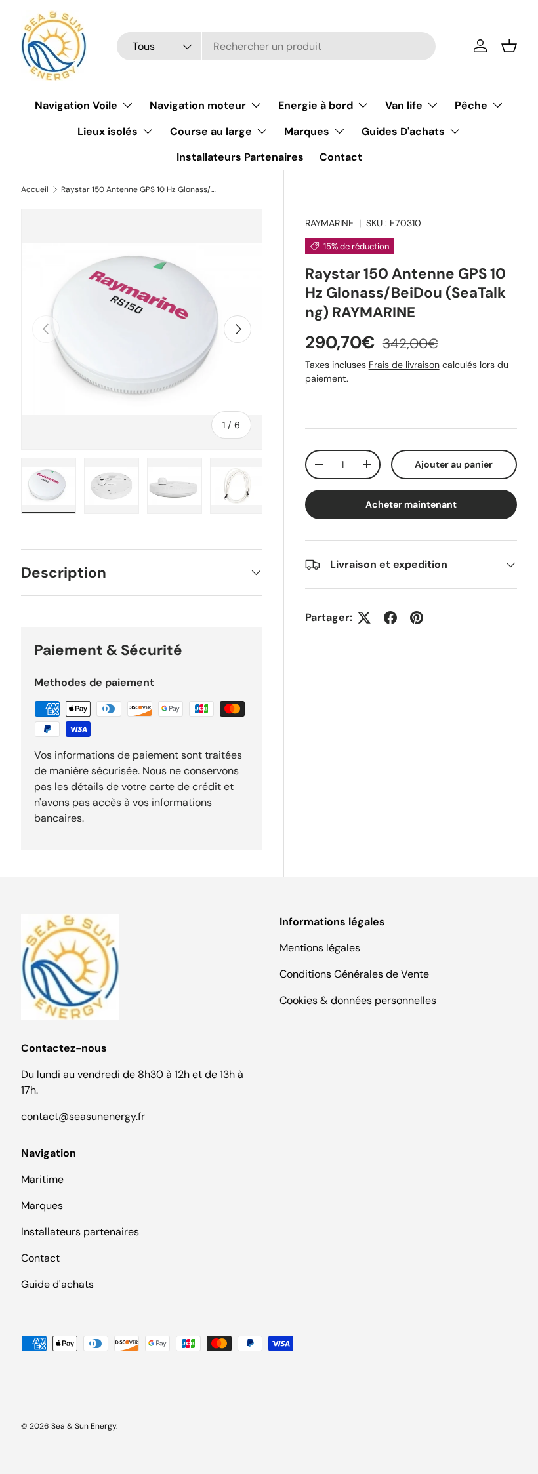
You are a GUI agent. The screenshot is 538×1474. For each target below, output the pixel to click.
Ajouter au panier (454, 464)
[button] (509, 45)
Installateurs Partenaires (240, 157)
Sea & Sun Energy (83, 1426)
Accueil (35, 189)
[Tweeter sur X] (364, 618)
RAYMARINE (329, 223)
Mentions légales (319, 948)
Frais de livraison (404, 364)
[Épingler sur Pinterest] (417, 618)
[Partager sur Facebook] (390, 618)
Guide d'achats (57, 1284)
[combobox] (276, 46)
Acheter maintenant (411, 504)
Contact (341, 157)
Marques (42, 1205)
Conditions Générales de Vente (354, 974)
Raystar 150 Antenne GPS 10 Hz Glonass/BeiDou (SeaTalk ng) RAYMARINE (139, 189)
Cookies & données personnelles (357, 1000)
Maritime (42, 1179)
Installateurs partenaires (80, 1232)
